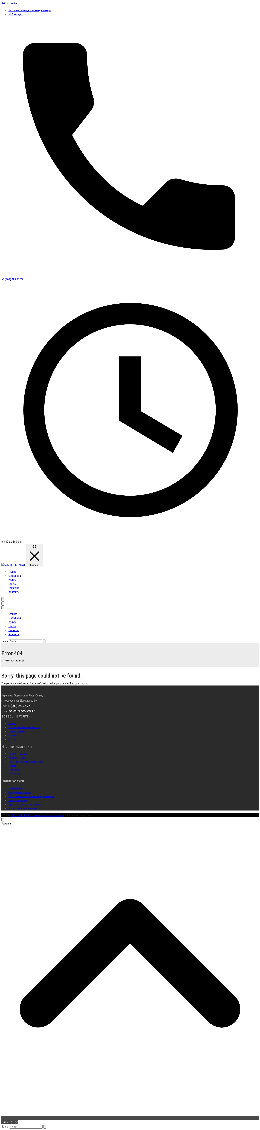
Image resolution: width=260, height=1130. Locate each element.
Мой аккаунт (15, 14)
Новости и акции (17, 757)
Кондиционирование (19, 792)
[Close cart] (2, 819)
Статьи (12, 584)
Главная (12, 571)
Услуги (12, 580)
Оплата (12, 766)
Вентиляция (15, 788)
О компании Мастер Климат (24, 727)
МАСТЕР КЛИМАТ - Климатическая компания (37, 815)
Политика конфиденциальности (26, 761)
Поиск (4, 641)
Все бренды (15, 774)
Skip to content (9, 3)
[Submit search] (44, 1127)
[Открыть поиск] (2, 599)
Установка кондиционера (22, 808)
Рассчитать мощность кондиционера (29, 10)
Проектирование (17, 800)
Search (5, 1126)
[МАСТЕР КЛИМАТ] (13, 565)
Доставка (13, 770)
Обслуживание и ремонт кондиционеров (31, 796)
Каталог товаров (18, 753)
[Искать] (44, 641)
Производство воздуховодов (25, 804)
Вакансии (13, 588)
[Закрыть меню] (2, 607)
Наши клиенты (16, 731)
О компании (14, 575)
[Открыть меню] (2, 603)
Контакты (13, 592)
